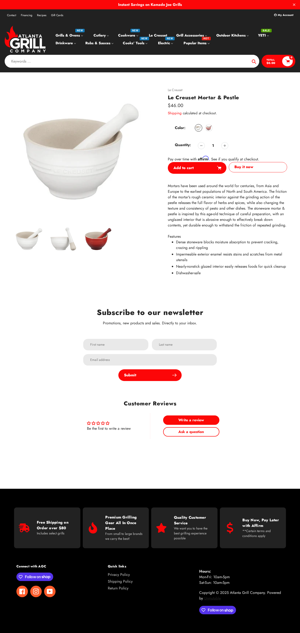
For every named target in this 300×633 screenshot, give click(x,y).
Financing (26, 15)
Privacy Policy (119, 574)
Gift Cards (57, 15)
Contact (11, 15)
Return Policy (118, 588)
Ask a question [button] (191, 431)
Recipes (41, 15)
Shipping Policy (120, 581)
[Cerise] (209, 128)
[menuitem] (70, 35)
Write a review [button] (191, 420)
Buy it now (243, 167)
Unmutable (212, 598)
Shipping (175, 113)
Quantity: (183, 145)
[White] (198, 128)
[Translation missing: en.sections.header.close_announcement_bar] (294, 4)
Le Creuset (175, 90)
